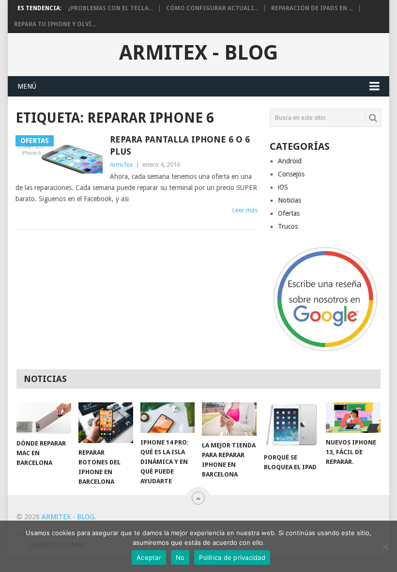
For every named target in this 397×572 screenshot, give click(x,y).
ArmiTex (121, 164)
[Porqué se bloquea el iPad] (291, 425)
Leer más (245, 210)
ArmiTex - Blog (198, 53)
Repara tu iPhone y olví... (55, 24)
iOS (283, 187)
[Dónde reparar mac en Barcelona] (43, 418)
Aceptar (149, 557)
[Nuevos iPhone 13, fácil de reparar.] (353, 417)
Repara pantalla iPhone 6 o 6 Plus (180, 145)
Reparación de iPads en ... (312, 8)
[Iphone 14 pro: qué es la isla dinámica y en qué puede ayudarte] (167, 417)
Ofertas (289, 213)
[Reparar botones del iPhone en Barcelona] (105, 423)
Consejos (291, 174)
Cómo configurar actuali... (212, 8)
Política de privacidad (232, 557)
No (180, 557)
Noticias (289, 200)
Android (290, 161)
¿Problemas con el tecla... (110, 8)
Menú (26, 86)
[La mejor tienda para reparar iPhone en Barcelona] (229, 419)
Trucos (288, 226)
